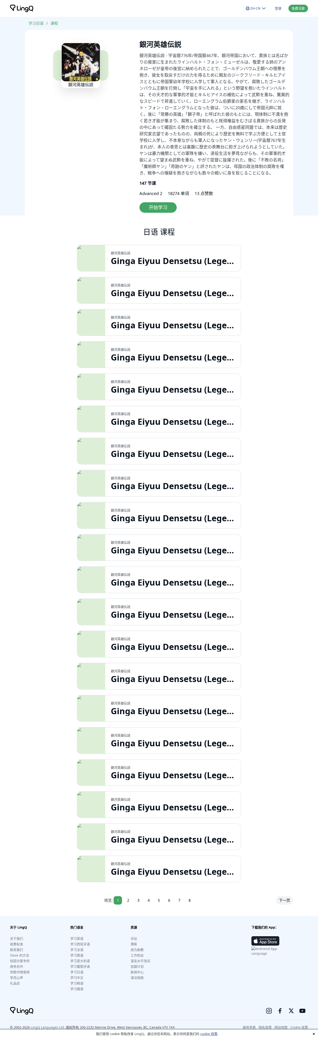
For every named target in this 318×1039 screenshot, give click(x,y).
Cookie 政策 (299, 1027)
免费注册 (298, 8)
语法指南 (137, 977)
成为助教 (137, 949)
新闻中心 (137, 972)
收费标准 (16, 944)
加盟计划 (137, 966)
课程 (54, 23)
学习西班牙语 (80, 944)
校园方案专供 (20, 961)
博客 (134, 944)
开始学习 (158, 207)
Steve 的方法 (19, 955)
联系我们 (16, 949)
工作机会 (137, 955)
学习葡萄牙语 (80, 966)
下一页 (284, 900)
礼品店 (15, 983)
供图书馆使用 (20, 972)
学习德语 (76, 955)
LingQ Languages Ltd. (48, 1027)
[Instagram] (268, 1010)
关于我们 (16, 938)
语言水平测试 (140, 961)
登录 (278, 8)
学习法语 (76, 949)
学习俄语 (76, 989)
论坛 (134, 938)
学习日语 (36, 23)
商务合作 (16, 966)
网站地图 (281, 1027)
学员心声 (16, 977)
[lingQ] (21, 8)
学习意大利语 (80, 961)
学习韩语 (76, 983)
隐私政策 (265, 1027)
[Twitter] (291, 1010)
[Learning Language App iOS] (265, 941)
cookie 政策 (208, 1034)
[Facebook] (280, 1010)
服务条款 (249, 1027)
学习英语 (76, 938)
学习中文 (76, 977)
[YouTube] (302, 1010)
